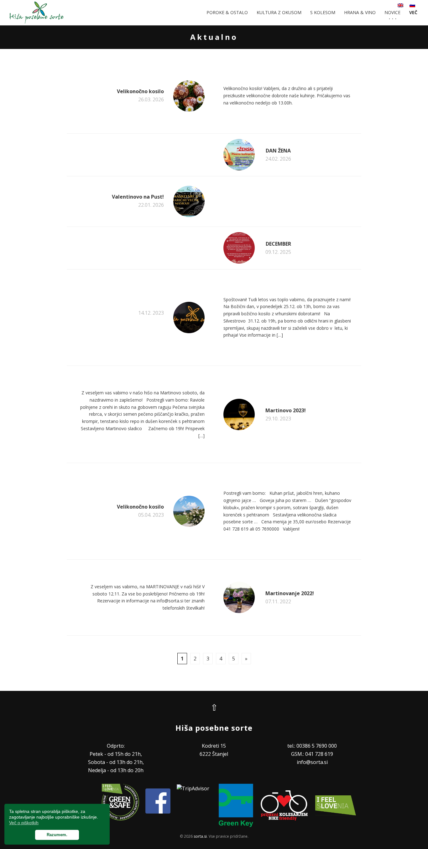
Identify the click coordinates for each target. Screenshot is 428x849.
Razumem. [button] (57, 835)
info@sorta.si (312, 762)
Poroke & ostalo (227, 12)
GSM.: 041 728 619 (312, 753)
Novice (392, 12)
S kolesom (322, 12)
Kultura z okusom (279, 12)
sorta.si (200, 836)
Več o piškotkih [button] (24, 822)
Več (413, 12)
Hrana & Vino (360, 12)
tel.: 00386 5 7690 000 (312, 745)
